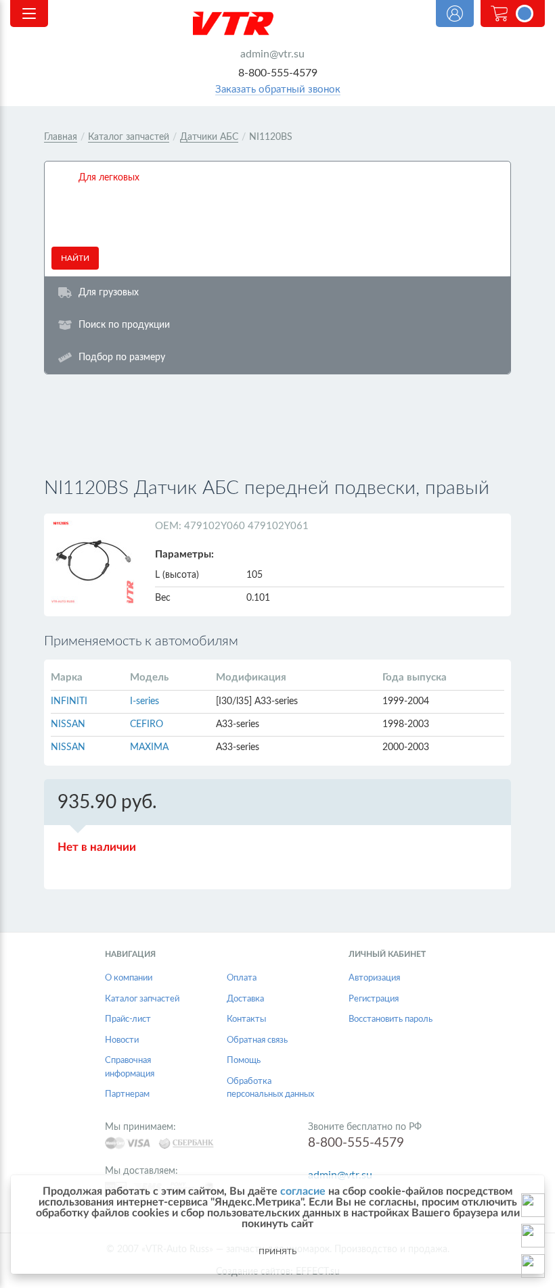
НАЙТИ (75, 258)
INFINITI (69, 701)
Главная (60, 137)
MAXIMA (149, 747)
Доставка (245, 999)
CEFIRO (146, 724)
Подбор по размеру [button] (122, 357)
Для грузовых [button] (109, 292)
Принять (277, 1251)
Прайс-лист (128, 1019)
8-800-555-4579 (277, 73)
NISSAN (68, 724)
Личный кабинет (455, 13)
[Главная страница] (277, 23)
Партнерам (127, 1094)
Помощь (244, 1060)
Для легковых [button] (109, 177)
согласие (303, 1191)
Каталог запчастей (128, 137)
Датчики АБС (209, 137)
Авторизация (374, 978)
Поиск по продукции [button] (124, 325)
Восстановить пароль (390, 1019)
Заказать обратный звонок (277, 89)
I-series (144, 701)
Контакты (246, 1019)
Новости (122, 1040)
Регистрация (374, 999)
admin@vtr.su (272, 54)
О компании (128, 978)
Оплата (242, 978)
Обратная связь (257, 1040)
